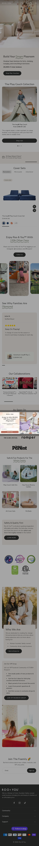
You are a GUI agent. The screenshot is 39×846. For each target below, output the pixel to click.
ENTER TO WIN (9, 431)
